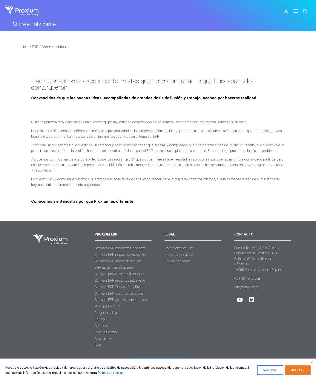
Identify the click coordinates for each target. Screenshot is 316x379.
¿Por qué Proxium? (108, 306)
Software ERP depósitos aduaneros (120, 280)
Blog (98, 345)
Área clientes (104, 339)
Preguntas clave (106, 313)
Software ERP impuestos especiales (120, 255)
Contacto (101, 326)
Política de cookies (111, 372)
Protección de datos (178, 255)
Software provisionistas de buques (119, 274)
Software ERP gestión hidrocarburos (121, 300)
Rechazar (270, 370)
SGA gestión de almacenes (114, 267)
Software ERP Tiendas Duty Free (118, 287)
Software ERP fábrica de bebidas (118, 261)
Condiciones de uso (178, 248)
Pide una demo (106, 332)
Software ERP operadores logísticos (120, 248)
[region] (158, 369)
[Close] (311, 362)
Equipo (100, 319)
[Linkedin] (251, 299)
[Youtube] (239, 299)
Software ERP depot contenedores (119, 293)
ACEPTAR (297, 370)
